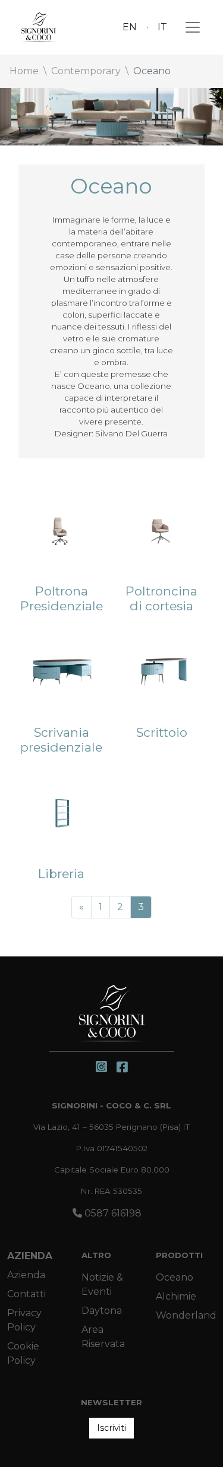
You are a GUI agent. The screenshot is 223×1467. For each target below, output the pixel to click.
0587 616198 (112, 1213)
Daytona (101, 1310)
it (162, 27)
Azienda (29, 1256)
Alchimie (176, 1296)
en (130, 27)
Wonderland (186, 1315)
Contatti (26, 1294)
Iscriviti (111, 1427)
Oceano (174, 1277)
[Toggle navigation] (189, 27)
